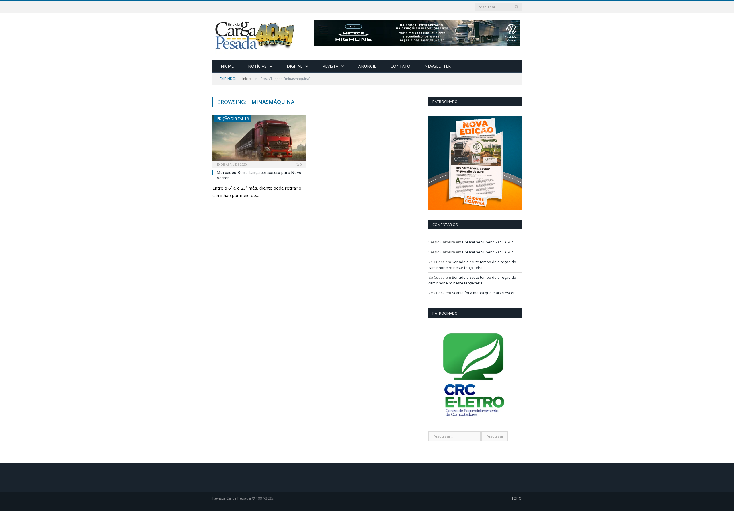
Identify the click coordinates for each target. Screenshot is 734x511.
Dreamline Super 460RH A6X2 (487, 242)
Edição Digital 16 (233, 118)
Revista (330, 66)
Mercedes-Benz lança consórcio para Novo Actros (258, 175)
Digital (294, 66)
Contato (400, 66)
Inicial (227, 66)
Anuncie (367, 66)
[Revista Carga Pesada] (255, 35)
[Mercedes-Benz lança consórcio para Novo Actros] (259, 139)
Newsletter (438, 66)
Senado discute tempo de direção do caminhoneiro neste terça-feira (472, 264)
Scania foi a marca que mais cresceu (484, 292)
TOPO (517, 498)
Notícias (257, 66)
